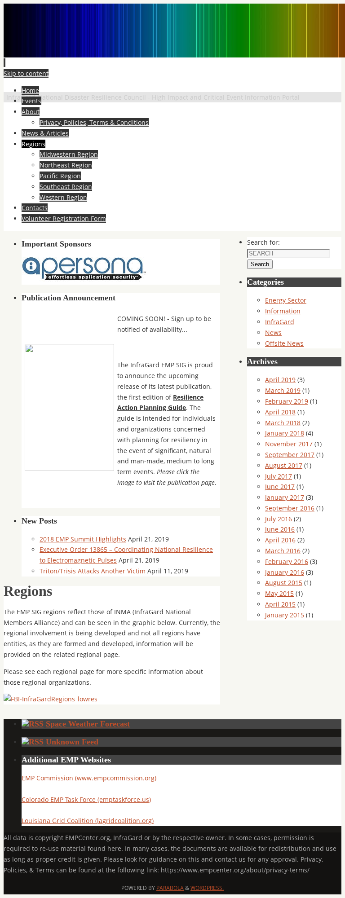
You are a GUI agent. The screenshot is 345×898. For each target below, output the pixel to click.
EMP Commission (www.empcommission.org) (89, 778)
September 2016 (289, 508)
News (273, 332)
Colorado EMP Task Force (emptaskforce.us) (86, 799)
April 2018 (280, 412)
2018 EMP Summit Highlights (83, 539)
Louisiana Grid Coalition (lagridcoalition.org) (88, 820)
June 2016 (280, 529)
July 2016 (278, 519)
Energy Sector (285, 300)
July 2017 (278, 476)
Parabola (170, 888)
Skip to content (26, 73)
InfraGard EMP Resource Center (103, 83)
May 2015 (279, 593)
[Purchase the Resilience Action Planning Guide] (69, 468)
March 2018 (283, 422)
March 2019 (283, 390)
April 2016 (280, 540)
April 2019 (280, 379)
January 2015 (284, 615)
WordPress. (207, 888)
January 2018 (284, 433)
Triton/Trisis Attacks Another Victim (93, 571)
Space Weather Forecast (88, 723)
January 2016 (284, 572)
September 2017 (289, 454)
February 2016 (286, 561)
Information (283, 311)
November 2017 (289, 444)
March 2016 (283, 550)
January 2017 (284, 497)
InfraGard (279, 321)
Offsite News (284, 343)
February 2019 (286, 401)
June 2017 (280, 486)
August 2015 (283, 582)
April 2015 (280, 604)
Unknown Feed (72, 741)
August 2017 (283, 465)
